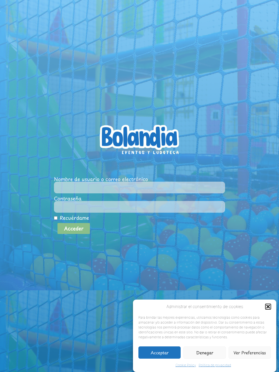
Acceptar (160, 352)
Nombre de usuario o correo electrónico (101, 179)
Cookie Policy (185, 365)
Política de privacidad (215, 365)
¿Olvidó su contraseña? (74, 239)
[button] (268, 306)
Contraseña (67, 198)
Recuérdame (73, 217)
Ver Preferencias (249, 352)
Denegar (204, 352)
